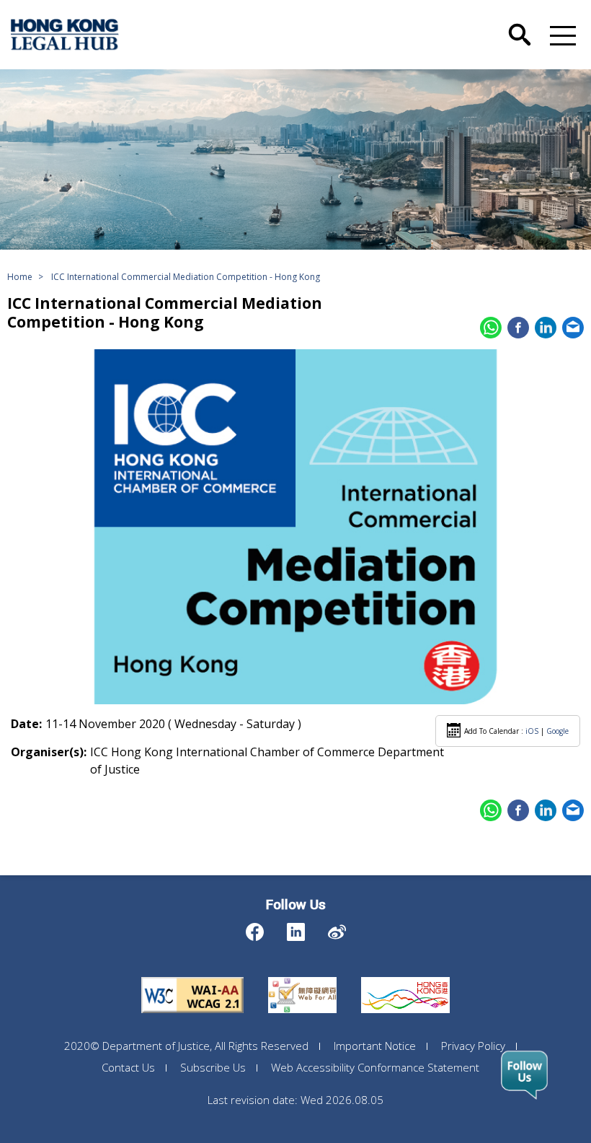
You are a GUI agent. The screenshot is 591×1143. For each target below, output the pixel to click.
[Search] (519, 23)
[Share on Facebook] (518, 327)
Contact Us (128, 1067)
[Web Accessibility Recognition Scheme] (302, 977)
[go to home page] (65, 35)
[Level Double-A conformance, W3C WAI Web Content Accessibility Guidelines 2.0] (192, 977)
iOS (531, 731)
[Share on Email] (573, 327)
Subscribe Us (213, 1067)
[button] (560, 35)
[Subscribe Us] (524, 1075)
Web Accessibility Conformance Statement (375, 1067)
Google (557, 731)
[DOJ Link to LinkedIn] (296, 928)
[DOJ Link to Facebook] (255, 928)
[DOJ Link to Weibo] (337, 928)
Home (19, 277)
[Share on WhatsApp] (491, 327)
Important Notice (375, 1045)
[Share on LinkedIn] (545, 327)
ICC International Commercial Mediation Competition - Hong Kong (185, 277)
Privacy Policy (473, 1045)
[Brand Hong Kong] (405, 977)
